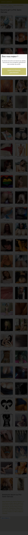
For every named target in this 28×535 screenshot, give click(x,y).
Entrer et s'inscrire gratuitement (14, 71)
